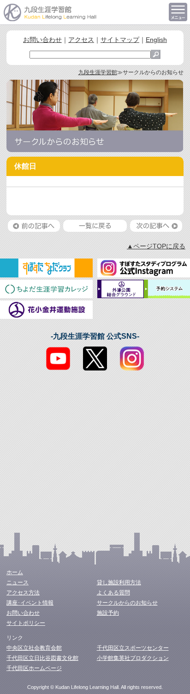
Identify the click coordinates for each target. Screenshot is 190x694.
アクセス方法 (23, 592)
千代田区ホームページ (34, 668)
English (156, 39)
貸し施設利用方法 (119, 582)
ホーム (14, 572)
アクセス (81, 39)
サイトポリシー (25, 623)
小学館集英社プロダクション (133, 658)
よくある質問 (113, 592)
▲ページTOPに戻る (156, 246)
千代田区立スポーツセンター (133, 648)
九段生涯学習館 (97, 72)
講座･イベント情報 (29, 603)
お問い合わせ (42, 39)
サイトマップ (120, 39)
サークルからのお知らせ (127, 603)
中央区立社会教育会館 (34, 648)
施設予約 (108, 613)
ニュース (17, 582)
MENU (178, 12)
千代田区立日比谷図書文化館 (42, 658)
